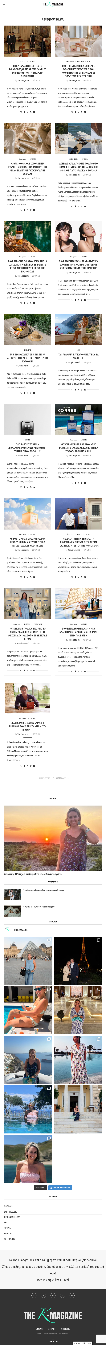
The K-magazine (23, 80)
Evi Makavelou (23, 366)
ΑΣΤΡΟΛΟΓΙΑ (9, 1239)
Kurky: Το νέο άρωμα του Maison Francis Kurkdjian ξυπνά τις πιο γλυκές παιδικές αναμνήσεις (27, 542)
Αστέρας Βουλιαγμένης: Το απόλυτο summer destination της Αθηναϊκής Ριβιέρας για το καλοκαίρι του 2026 (78, 167)
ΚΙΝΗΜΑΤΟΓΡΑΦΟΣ (12, 1217)
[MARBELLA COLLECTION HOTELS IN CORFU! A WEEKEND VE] (28, 1109)
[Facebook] (33, 1295)
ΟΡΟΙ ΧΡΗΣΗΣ (52, 1329)
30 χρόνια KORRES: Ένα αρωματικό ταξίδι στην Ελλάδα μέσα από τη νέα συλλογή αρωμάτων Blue (78, 447)
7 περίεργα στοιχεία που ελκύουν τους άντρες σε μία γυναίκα (43, 890)
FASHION (7, 1233)
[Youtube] (62, 1295)
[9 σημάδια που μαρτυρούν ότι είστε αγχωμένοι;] (12, 911)
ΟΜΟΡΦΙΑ (8, 1206)
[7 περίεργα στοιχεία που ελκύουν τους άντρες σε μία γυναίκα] (12, 894)
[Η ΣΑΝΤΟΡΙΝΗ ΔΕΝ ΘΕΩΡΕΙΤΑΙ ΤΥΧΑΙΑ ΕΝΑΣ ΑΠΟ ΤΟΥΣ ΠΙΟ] (28, 1060)
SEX (5, 1222)
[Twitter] (43, 1295)
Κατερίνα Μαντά (74, 362)
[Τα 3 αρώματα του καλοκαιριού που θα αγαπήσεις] (78, 329)
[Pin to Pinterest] (30, 112)
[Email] (72, 1295)
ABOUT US (39, 1329)
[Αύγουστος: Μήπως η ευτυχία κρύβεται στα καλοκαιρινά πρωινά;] (53, 838)
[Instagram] (53, 1295)
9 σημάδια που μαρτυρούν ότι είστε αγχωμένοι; (39, 907)
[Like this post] (21, 112)
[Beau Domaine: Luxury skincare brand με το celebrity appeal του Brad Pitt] (27, 698)
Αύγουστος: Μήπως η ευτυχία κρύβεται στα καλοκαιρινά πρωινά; (33, 874)
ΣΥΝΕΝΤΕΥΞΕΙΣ (10, 1212)
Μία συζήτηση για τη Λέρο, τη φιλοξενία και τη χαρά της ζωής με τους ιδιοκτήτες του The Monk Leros (78, 542)
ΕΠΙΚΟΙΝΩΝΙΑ (65, 1329)
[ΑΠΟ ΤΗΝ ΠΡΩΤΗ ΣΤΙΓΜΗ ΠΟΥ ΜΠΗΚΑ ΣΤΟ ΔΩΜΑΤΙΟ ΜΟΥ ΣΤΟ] (78, 1060)
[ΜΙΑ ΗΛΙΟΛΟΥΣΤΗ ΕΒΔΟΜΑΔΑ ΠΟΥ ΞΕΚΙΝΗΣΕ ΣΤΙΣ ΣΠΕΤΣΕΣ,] (78, 1109)
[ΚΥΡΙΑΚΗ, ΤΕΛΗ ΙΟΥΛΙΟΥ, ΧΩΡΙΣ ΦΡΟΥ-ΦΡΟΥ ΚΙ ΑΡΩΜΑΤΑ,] (28, 1010)
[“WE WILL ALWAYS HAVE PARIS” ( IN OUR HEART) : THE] (28, 961)
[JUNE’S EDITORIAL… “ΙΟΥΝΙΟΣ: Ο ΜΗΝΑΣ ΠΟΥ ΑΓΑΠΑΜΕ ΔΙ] (28, 1159)
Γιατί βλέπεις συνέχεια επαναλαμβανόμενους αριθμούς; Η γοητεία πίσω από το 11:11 (27, 447)
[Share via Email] (34, 112)
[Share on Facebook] (24, 112)
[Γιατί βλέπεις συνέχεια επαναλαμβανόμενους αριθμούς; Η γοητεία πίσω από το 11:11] (27, 419)
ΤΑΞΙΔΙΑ (7, 1228)
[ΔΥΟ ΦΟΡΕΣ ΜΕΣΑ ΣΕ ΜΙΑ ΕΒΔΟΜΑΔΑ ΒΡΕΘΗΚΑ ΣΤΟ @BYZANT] (78, 1010)
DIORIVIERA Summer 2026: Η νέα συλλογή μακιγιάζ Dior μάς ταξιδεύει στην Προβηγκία (78, 632)
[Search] (101, 4)
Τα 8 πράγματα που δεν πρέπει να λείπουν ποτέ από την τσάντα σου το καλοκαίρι (27, 358)
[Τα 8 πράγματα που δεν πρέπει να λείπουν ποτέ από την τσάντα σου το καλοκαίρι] (27, 329)
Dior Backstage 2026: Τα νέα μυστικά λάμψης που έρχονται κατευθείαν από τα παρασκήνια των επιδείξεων (78, 264)
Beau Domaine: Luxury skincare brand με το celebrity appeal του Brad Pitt (27, 726)
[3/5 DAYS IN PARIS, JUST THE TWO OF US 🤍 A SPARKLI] (78, 961)
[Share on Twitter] (27, 112)
